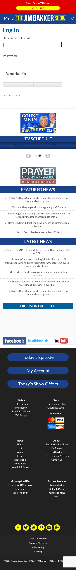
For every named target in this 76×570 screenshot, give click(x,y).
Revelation (20, 463)
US (20, 448)
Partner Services (57, 481)
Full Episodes (21, 404)
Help (56, 496)
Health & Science (20, 467)
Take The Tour (20, 492)
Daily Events (20, 489)
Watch (21, 400)
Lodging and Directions (20, 485)
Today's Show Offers (38, 383)
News (20, 440)
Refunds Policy (56, 489)
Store (56, 400)
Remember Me (16, 74)
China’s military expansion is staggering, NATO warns (38, 207)
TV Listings (21, 415)
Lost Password (11, 95)
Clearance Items (55, 407)
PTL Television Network (57, 456)
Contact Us (56, 459)
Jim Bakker (40, 18)
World (20, 452)
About (56, 440)
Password (10, 56)
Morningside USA (20, 481)
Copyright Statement (38, 543)
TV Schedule (21, 407)
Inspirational (20, 459)
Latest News (38, 241)
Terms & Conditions (38, 539)
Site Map (38, 552)
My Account (38, 370)
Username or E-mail (16, 38)
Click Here (38, 8)
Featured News (38, 189)
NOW (20, 444)
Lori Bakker (57, 452)
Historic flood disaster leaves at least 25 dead (39, 232)
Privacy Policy (38, 547)
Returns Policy (57, 485)
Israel (20, 456)
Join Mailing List (57, 492)
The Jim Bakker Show (57, 444)
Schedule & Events (21, 411)
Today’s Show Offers (55, 404)
